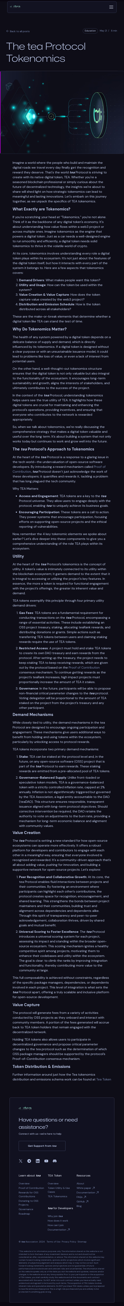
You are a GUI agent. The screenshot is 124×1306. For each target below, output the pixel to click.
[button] (110, 7)
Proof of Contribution (84, 667)
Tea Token (103, 1079)
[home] (16, 7)
